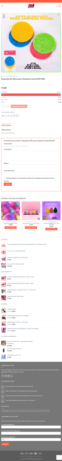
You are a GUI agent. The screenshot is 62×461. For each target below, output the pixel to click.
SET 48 (43, 411)
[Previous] (1, 217)
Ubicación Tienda (31, 456)
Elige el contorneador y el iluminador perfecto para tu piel (21, 391)
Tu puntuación (8, 143)
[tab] (6, 125)
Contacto (40, 456)
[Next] (60, 217)
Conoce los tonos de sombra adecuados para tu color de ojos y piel (23, 395)
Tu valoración (8, 149)
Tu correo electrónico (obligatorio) (10, 431)
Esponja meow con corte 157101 (31, 223)
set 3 (16, 411)
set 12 (34, 411)
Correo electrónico (9, 170)
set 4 (19, 411)
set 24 (38, 411)
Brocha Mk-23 (7, 411)
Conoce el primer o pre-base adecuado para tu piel (19, 386)
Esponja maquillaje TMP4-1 (11, 223)
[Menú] (2, 6)
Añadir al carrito (19, 106)
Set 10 (30, 411)
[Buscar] (56, 6)
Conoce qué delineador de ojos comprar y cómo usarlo (20, 400)
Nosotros (22, 456)
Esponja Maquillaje (12, 76)
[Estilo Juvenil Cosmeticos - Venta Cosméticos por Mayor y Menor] (31, 6)
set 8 (27, 411)
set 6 (23, 411)
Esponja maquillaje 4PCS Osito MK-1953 (51, 223)
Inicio (3, 76)
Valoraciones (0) (6, 125)
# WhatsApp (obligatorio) (8, 437)
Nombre (6, 163)
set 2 (12, 411)
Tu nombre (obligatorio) (7, 424)
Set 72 (47, 411)
